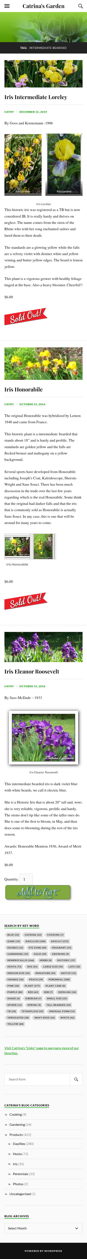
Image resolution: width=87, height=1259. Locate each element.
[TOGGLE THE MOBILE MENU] (7, 6)
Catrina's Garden (44, 5)
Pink (13, 985)
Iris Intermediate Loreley (35, 96)
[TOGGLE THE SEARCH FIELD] (80, 6)
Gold (40, 954)
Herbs (46, 960)
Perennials (20, 1174)
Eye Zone (37, 947)
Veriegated (18, 1017)
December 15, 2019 (33, 111)
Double (15, 947)
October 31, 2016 (32, 404)
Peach (36, 979)
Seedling (67, 992)
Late (74, 966)
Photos (18, 1184)
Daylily (60, 941)
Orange (15, 979)
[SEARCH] (76, 1079)
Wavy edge (44, 1017)
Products (16, 1135)
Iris (32, 966)
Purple (15, 992)
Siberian (33, 998)
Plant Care (55, 985)
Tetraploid (33, 1011)
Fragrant (61, 947)
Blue (13, 934)
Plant (32, 985)
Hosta (14, 966)
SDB (48, 992)
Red (33, 992)
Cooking (55, 934)
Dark (13, 941)
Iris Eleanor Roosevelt (31, 671)
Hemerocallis (20, 960)
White (67, 1017)
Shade (13, 998)
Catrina (33, 934)
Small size (57, 998)
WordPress (53, 1250)
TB (11, 1011)
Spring (34, 1005)
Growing (60, 954)
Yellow (15, 1024)
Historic (66, 960)
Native (68, 973)
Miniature (45, 973)
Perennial (59, 979)
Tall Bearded (58, 1005)
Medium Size (18, 973)
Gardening (17, 954)
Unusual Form (62, 1011)
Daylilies (36, 941)
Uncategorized (20, 1194)
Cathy (9, 111)
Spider (14, 1005)
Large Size (53, 966)
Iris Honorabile (23, 389)
